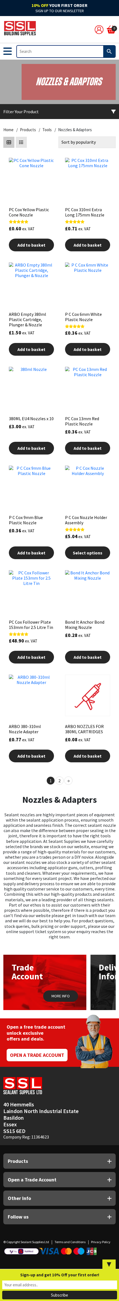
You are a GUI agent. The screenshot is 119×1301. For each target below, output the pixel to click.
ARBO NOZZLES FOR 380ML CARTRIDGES (84, 729)
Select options (87, 553)
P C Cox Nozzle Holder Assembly (86, 520)
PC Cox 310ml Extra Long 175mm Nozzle (84, 212)
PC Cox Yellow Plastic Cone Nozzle (29, 212)
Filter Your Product (21, 111)
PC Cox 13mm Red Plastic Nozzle (82, 421)
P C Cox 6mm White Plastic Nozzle (83, 316)
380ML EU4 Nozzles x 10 (31, 418)
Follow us (18, 1217)
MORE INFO (60, 995)
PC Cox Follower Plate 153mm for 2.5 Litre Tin (31, 624)
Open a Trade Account (37, 1055)
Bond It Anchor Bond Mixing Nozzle (84, 624)
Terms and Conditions (70, 1242)
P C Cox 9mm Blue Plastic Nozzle (26, 520)
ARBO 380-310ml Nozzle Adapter (25, 729)
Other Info (19, 1198)
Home (8, 129)
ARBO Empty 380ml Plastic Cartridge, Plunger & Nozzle (27, 319)
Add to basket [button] (31, 245)
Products (28, 129)
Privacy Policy (100, 1242)
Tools (47, 129)
